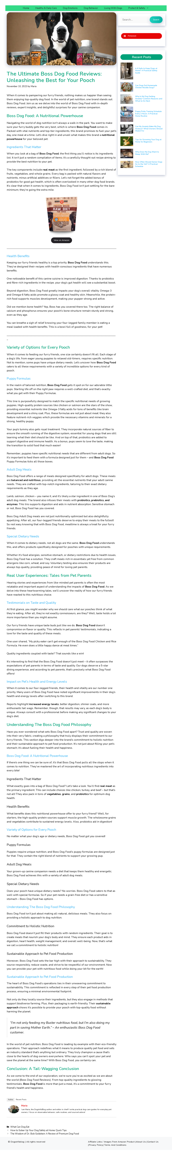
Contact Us (152, 1141)
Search (156, 19)
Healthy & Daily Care (46, 8)
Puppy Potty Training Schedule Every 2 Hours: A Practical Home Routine (148, 113)
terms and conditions (115, 1145)
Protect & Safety (136, 8)
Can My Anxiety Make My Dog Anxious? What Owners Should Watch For (148, 128)
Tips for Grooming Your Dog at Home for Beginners (148, 140)
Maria (24, 1105)
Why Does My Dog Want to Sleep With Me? (147, 153)
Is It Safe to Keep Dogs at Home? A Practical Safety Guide (146, 70)
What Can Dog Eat (19, 1126)
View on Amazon (61, 240)
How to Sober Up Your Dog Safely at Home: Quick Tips (38, 1130)
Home (26, 8)
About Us (141, 1141)
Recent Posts (21, 1100)
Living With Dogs (113, 8)
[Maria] (13, 1112)
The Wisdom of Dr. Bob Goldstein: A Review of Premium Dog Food (44, 1133)
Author (10, 1100)
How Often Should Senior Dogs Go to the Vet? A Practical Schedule (148, 164)
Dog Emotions (70, 8)
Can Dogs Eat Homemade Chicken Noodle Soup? (146, 86)
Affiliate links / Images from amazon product (111, 1141)
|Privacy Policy (95, 1145)
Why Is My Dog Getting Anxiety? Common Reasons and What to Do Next (148, 98)
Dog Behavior (91, 8)
